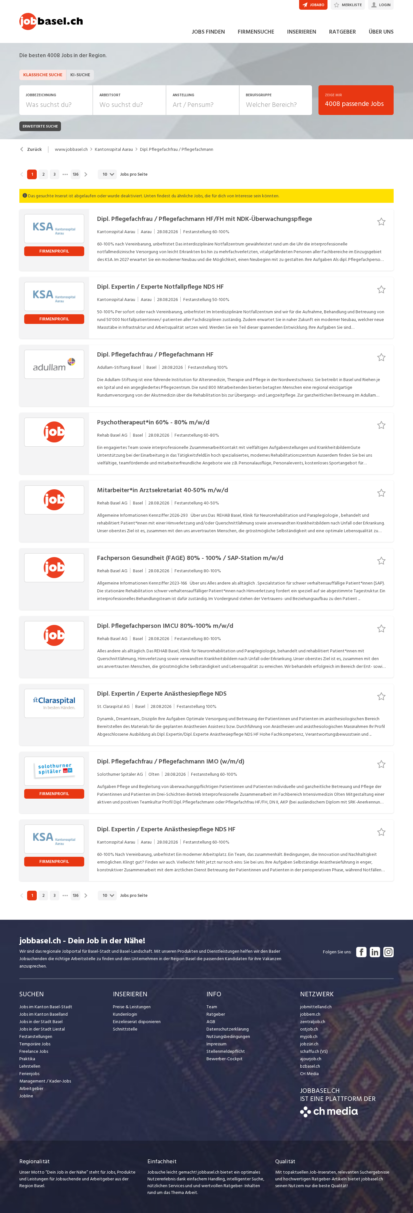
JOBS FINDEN (208, 31)
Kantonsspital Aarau (114, 149)
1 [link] (32, 174)
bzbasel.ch (310, 1066)
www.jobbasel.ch (71, 149)
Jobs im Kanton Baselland (43, 1014)
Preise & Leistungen (132, 1007)
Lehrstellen (29, 1066)
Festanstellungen (35, 1036)
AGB (210, 1021)
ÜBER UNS (381, 31)
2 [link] (43, 174)
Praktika (27, 1059)
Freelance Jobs (33, 1051)
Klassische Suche (42, 74)
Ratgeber (215, 1014)
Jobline (26, 1096)
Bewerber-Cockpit (224, 1059)
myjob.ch (308, 1036)
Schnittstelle (125, 1029)
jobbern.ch (310, 1014)
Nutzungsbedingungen (228, 1036)
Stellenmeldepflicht (225, 1051)
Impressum (216, 1044)
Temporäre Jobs (34, 1044)
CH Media (309, 1073)
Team (211, 1007)
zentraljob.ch (312, 1021)
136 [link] (76, 174)
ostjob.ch (309, 1029)
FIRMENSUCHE (256, 31)
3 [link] (54, 174)
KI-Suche (80, 74)
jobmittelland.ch (316, 1007)
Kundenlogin (125, 1014)
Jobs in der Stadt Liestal (42, 1029)
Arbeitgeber (31, 1088)
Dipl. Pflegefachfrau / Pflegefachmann (176, 149)
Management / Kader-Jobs (45, 1081)
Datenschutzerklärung (227, 1029)
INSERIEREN (301, 31)
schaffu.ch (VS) (314, 1051)
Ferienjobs (29, 1073)
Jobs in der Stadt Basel (41, 1021)
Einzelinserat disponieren (137, 1021)
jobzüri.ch (309, 1044)
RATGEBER (342, 31)
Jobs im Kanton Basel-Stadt (45, 1007)
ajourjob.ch (310, 1059)
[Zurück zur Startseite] (329, 1116)
